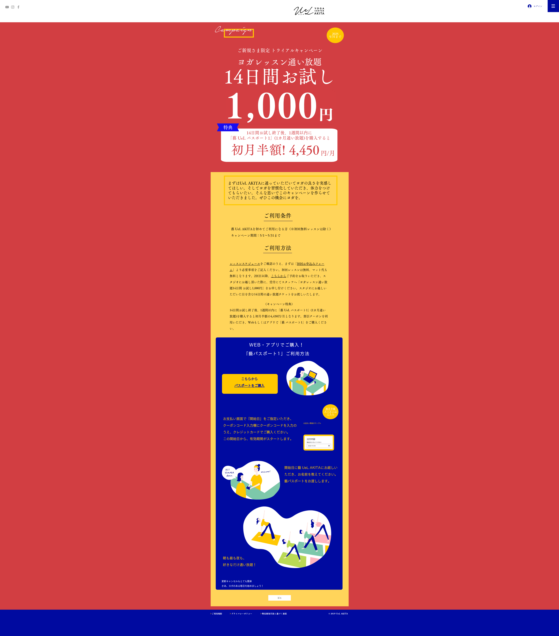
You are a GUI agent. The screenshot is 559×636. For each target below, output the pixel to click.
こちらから (249, 379)
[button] (553, 6)
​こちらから (278, 275)
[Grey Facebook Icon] (18, 7)
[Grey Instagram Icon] (13, 7)
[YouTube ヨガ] (7, 7)
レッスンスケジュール (245, 263)
